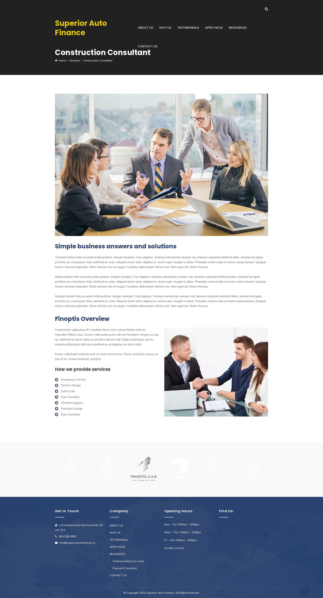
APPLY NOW (214, 27)
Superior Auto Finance (81, 28)
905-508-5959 (67, 536)
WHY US (165, 27)
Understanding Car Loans (128, 561)
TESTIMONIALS (188, 27)
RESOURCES (238, 27)
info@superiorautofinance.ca (77, 542)
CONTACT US (147, 46)
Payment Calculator (125, 568)
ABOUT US (145, 27)
